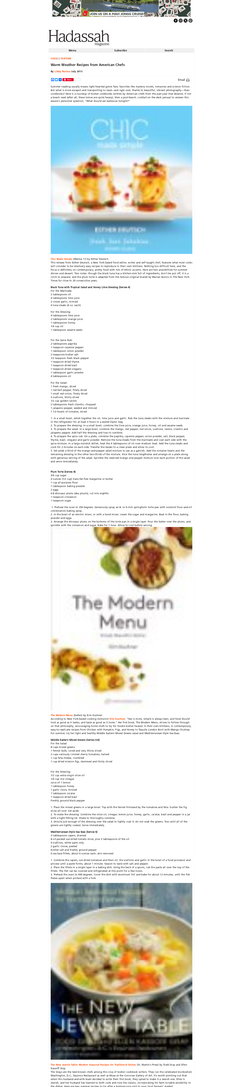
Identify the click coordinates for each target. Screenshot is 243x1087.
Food (54, 56)
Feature (66, 56)
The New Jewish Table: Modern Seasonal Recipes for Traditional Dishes (93, 1063)
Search (169, 49)
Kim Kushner (117, 717)
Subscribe (120, 49)
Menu (72, 49)
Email (182, 78)
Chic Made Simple (61, 257)
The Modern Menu (62, 713)
